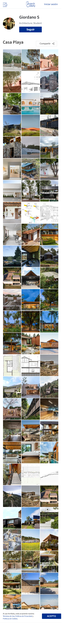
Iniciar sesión (51, 4)
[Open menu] (4, 4)
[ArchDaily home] (30, 4)
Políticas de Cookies (10, 618)
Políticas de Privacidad (23, 616)
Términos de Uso (9, 616)
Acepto (51, 616)
